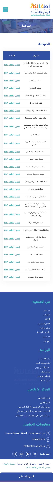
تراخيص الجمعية (43, 332)
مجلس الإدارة (45, 328)
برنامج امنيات (44, 359)
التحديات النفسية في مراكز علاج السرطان (33, 411)
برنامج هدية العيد (43, 363)
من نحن (47, 310)
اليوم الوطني (45, 402)
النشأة (47, 319)
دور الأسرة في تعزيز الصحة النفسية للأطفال (33, 416)
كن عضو (46, 337)
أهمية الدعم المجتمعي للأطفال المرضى (34, 407)
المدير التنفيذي (44, 324)
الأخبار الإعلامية (44, 398)
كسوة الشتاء (45, 381)
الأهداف (47, 315)
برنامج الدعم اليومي (42, 367)
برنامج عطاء (45, 372)
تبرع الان (47, 341)
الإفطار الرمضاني (43, 376)
